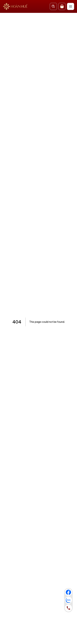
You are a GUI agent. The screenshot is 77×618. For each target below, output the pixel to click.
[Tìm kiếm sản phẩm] (53, 6)
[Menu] (70, 6)
